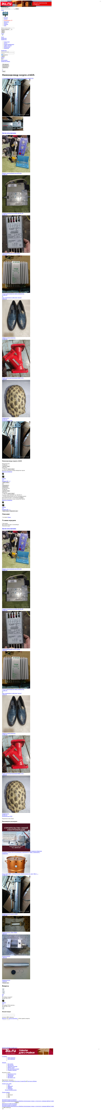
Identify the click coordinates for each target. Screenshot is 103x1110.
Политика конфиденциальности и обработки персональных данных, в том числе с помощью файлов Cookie (28, 1101)
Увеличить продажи (12, 1066)
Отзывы (4, 481)
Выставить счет (11, 1077)
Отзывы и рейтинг (12, 1070)
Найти (3, 30)
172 (3, 479)
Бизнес (11, 78)
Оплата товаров (6, 1092)
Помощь (4, 1062)
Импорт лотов (11, 1067)
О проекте (4, 1056)
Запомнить (5, 54)
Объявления (11, 1075)
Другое (22, 78)
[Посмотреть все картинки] (23, 130)
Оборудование (17, 78)
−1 (9, 481)
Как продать (11, 1065)
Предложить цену (14, 511)
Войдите (4, 1018)
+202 (7, 481)
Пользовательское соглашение (9, 1099)
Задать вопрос (6, 482)
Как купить (10, 1063)
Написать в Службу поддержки (9, 1103)
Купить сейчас (11, 469)
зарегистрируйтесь (13, 1018)
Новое (9, 517)
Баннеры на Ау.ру (12, 1073)
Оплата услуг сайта (6, 1083)
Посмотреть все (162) (7, 420)
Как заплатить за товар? (13, 1069)
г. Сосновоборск (6, 78)
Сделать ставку (6, 466)
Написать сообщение (7, 471)
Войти (2, 57)
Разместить (4, 38)
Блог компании (11, 1059)
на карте (21, 497)
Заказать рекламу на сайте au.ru (9, 1047)
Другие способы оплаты (11, 1090)
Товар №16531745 (29, 78)
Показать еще (6, 982)
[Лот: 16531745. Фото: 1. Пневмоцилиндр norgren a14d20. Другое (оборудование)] (16, 116)
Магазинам (10, 1076)
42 (2, 995)
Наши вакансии (11, 1057)
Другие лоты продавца (9, 133)
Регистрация (4, 60)
